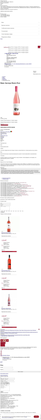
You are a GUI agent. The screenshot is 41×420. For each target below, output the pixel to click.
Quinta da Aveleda (3, 133)
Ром (15, 330)
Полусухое (4, 79)
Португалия (2, 131)
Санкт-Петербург (3, 355)
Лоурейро (2, 137)
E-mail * (1, 380)
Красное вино (2, 330)
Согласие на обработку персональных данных (8, 333)
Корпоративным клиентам (21, 332)
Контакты (2, 332)
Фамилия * (2, 379)
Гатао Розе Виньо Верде (5, 270)
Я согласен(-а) (36, 417)
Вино (2, 22)
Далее (2, 391)
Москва (8, 355)
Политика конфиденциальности (32, 332)
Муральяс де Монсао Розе (6, 308)
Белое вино (8, 330)
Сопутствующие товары (6, 34)
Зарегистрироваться (4, 375)
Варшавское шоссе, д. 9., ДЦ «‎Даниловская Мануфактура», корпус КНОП (17, 63)
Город (1, 382)
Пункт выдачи (3, 383)
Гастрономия (4, 31)
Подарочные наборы (6, 36)
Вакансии (6, 332)
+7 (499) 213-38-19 (6, 358)
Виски (18, 330)
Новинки (34, 330)
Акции (31, 330)
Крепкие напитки (5, 25)
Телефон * (2, 381)
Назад (1, 38)
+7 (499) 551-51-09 (14, 53)
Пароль (1, 369)
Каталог (4, 76)
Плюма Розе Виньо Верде (6, 232)
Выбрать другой (13, 57)
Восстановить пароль (4, 373)
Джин (20, 330)
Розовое (4, 78)
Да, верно (8, 57)
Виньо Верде (7, 131)
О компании (13, 332)
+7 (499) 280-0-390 (7, 53)
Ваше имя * (2, 378)
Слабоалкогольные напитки (7, 28)
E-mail (1, 367)
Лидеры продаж (27, 330)
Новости (9, 332)
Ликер (22, 330)
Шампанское (12, 330)
